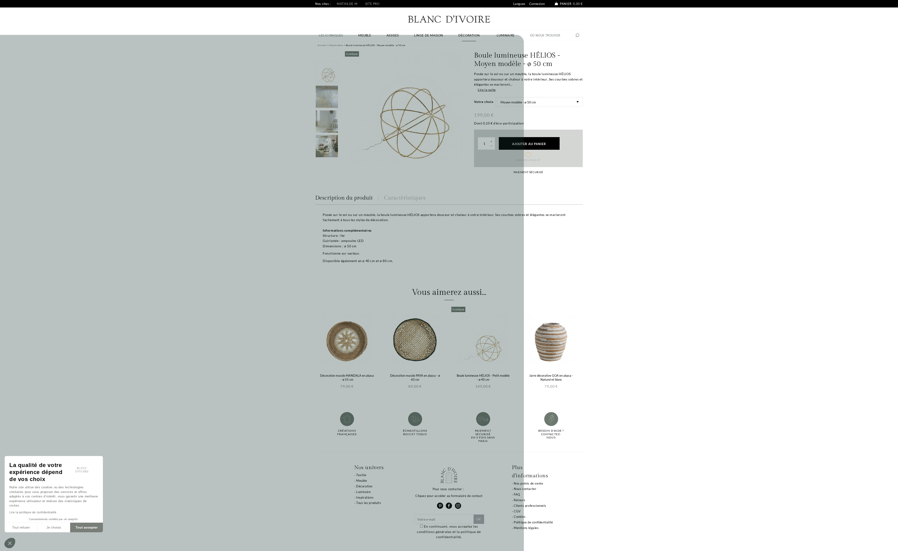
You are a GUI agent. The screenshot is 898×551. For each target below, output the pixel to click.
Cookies (519, 516)
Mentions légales (526, 528)
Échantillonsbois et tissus (415, 432)
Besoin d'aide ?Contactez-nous (551, 434)
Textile (361, 475)
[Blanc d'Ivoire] (449, 19)
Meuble (361, 480)
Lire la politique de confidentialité (33, 512)
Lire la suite (487, 90)
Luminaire (363, 492)
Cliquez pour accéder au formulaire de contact (449, 496)
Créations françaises (347, 432)
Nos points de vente (528, 483)
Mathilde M (347, 4)
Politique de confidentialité (533, 522)
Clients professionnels (530, 505)
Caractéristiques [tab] (405, 198)
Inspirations (364, 497)
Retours (519, 500)
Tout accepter (87, 527)
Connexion (537, 4)
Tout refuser (21, 527)
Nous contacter (525, 489)
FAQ (517, 494)
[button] (9, 543)
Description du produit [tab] (344, 198)
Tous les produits (368, 503)
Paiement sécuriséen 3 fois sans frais (483, 435)
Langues (519, 4)
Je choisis (54, 527)
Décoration (364, 486)
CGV (517, 511)
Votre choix (484, 102)
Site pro (372, 4)
